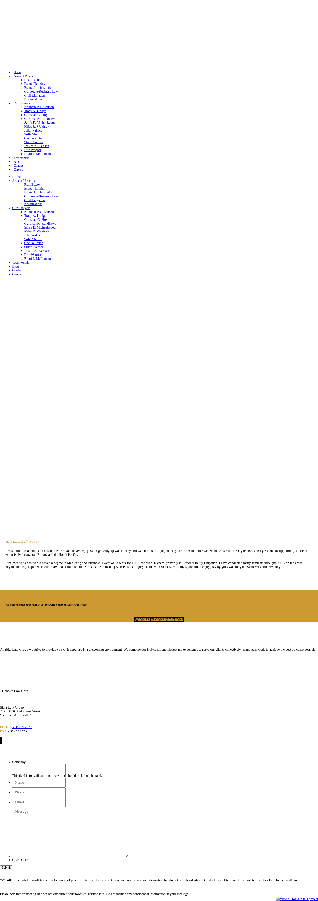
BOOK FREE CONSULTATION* (159, 619)
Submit (6, 867)
